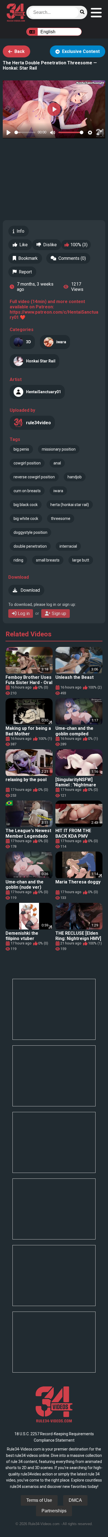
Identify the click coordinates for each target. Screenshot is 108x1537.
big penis (21, 449)
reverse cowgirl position (34, 477)
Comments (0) (72, 258)
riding (18, 560)
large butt (80, 560)
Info (20, 231)
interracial (68, 546)
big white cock (26, 518)
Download (29, 590)
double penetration (30, 546)
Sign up (59, 613)
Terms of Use (39, 1500)
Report (25, 272)
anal (57, 463)
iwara (58, 491)
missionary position (59, 449)
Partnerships (54, 1510)
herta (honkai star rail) (69, 504)
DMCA (75, 1500)
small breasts (48, 560)
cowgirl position (27, 463)
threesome (60, 518)
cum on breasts (27, 491)
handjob (75, 477)
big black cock (26, 504)
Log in (24, 613)
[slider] (24, 132)
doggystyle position (30, 532)
